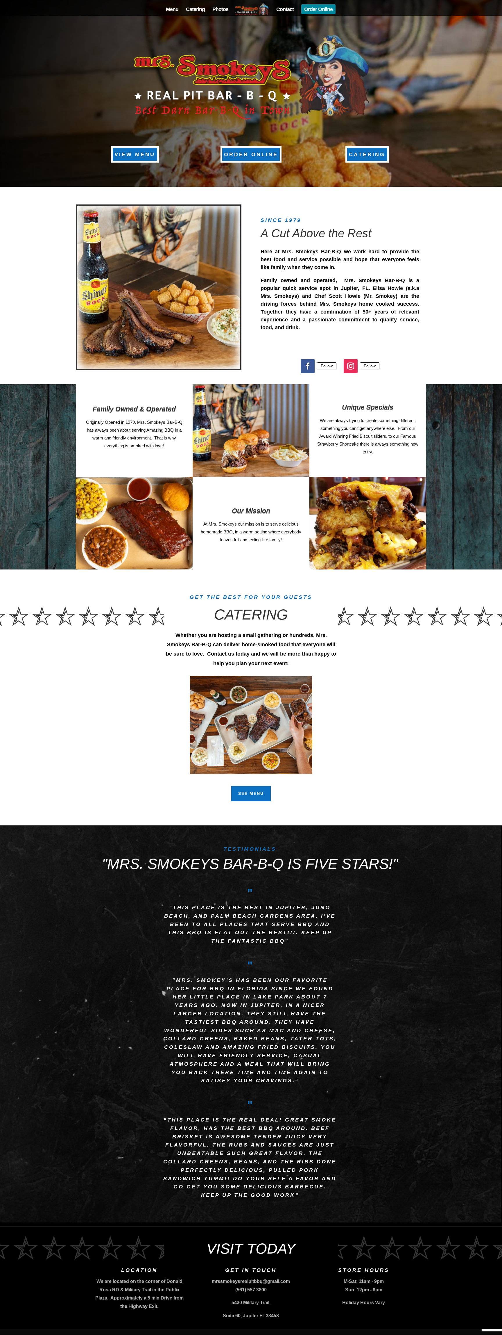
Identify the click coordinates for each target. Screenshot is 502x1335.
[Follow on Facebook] (308, 366)
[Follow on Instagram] (351, 366)
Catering (195, 9)
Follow (327, 366)
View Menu (134, 154)
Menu (172, 9)
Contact (285, 9)
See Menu (251, 793)
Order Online (318, 9)
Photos (220, 9)
